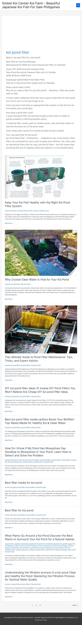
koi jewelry (47, 546)
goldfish (65, 544)
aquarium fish (9, 544)
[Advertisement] (41, 35)
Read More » (9, 223)
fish (44, 544)
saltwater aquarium (22, 550)
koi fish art (22, 546)
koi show (67, 548)
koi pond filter (22, 211)
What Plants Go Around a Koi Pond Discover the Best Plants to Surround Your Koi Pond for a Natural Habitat (39, 537)
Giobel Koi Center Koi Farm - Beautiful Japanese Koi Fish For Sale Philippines (31, 5)
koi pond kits (34, 548)
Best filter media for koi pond (23, 482)
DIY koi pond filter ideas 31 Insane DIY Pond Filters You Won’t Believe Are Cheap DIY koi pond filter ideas (40, 390)
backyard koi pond (11, 460)
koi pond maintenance (15, 462)
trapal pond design (61, 550)
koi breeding (9, 546)
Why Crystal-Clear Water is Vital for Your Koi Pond (37, 279)
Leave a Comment (11, 211)
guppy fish (71, 544)
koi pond (35, 211)
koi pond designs (45, 460)
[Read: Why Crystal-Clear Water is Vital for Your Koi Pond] (41, 252)
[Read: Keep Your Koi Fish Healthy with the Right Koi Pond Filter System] (35, 177)
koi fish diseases (31, 546)
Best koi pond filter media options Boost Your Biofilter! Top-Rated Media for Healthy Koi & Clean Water (39, 421)
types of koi (71, 550)
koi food (40, 546)
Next (75, 605)
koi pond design (34, 460)
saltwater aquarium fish (36, 550)
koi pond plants (28, 462)
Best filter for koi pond (19, 510)
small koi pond (37, 462)
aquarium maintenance (21, 544)
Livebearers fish (10, 550)
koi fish (30, 211)
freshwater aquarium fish (54, 544)
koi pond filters (25, 365)
